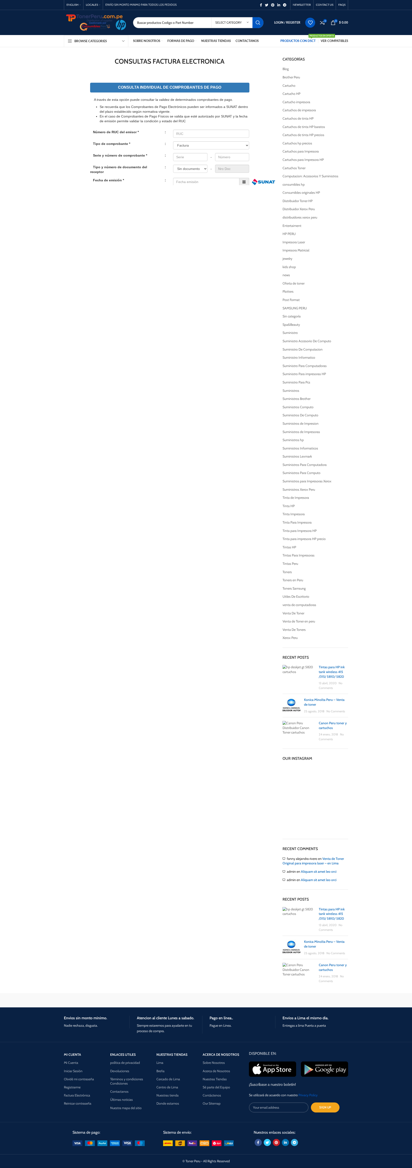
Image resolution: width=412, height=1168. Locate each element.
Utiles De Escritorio (296, 596)
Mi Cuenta (71, 1063)
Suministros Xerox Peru (299, 489)
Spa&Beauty (291, 324)
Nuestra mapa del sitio (126, 1108)
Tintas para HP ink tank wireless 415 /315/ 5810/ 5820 (332, 671)
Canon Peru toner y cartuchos (333, 725)
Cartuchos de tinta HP (298, 118)
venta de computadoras (299, 605)
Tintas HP (289, 547)
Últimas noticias (121, 1099)
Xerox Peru (290, 638)
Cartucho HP (291, 94)
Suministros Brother (296, 399)
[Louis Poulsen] (165, 1000)
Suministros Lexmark (297, 456)
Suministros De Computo (300, 415)
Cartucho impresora (296, 102)
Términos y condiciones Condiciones (126, 1081)
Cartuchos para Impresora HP (303, 160)
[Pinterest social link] (273, 5)
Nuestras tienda (167, 1095)
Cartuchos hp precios (297, 143)
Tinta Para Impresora (297, 522)
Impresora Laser (294, 242)
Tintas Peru (290, 563)
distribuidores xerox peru (300, 217)
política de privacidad (125, 1063)
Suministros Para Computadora (305, 465)
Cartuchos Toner (294, 168)
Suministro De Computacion (303, 349)
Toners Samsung (294, 588)
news (286, 275)
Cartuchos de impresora (299, 110)
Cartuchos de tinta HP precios (303, 135)
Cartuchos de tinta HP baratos (304, 127)
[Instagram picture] (293, 776)
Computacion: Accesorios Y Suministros (310, 176)
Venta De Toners (294, 629)
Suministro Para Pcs (296, 382)
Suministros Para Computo (301, 473)
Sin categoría (292, 316)
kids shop (289, 267)
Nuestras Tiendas (215, 1079)
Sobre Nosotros (214, 1063)
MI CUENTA (72, 1054)
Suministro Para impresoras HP (304, 374)
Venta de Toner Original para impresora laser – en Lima (313, 861)
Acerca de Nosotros (216, 1071)
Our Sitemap (212, 1103)
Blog (286, 69)
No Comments (335, 711)
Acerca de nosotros (221, 1054)
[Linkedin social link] (279, 5)
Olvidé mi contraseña (79, 1079)
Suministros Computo (298, 407)
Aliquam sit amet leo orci (318, 871)
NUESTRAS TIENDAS (171, 1054)
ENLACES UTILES (123, 1054)
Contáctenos (212, 1095)
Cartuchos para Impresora (301, 151)
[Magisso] (124, 1000)
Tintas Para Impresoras (298, 555)
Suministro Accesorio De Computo (307, 341)
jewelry (287, 258)
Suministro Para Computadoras (305, 366)
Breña (160, 1071)
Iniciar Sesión (73, 1071)
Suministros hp (293, 440)
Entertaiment (292, 226)
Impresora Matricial (296, 250)
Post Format (291, 300)
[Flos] (328, 1000)
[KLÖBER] (206, 1000)
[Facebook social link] (260, 5)
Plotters (288, 291)
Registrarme (72, 1087)
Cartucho (289, 85)
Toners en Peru (293, 580)
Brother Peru (291, 77)
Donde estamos (167, 1103)
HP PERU (289, 234)
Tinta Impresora (294, 514)
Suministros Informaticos (300, 448)
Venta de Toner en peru (299, 621)
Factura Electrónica (77, 1095)
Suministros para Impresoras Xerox (307, 481)
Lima (159, 1063)
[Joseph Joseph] (246, 1000)
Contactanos (119, 1091)
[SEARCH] (257, 22)
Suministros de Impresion (301, 423)
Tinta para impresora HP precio (304, 539)
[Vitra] (84, 1000)
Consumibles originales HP (301, 192)
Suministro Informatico (299, 357)
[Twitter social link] (266, 5)
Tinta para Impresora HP (300, 531)
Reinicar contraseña (77, 1103)
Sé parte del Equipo (216, 1087)
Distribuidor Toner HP (298, 201)
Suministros (291, 390)
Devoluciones (119, 1071)
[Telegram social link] (285, 5)
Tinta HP (289, 506)
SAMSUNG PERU (295, 308)
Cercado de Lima (168, 1079)
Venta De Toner (293, 613)
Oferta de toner (293, 283)
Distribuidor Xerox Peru (299, 209)
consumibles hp (294, 184)
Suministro (290, 333)
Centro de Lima (167, 1087)
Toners (287, 572)
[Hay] (287, 1000)
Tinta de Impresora (296, 497)
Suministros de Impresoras (301, 432)
